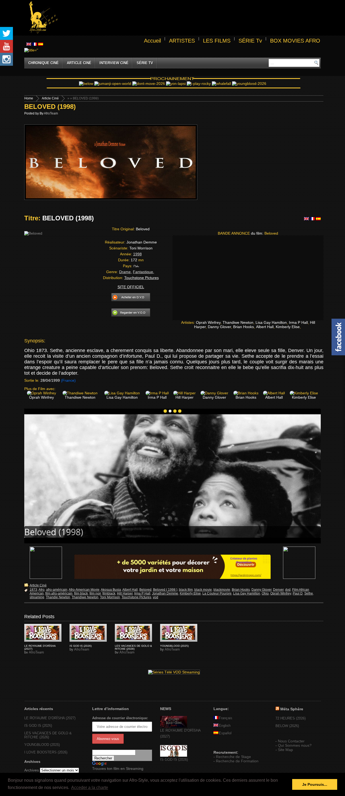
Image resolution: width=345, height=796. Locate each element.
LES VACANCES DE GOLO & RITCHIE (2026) (133, 647)
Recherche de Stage (233, 757)
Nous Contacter (291, 741)
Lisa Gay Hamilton (246, 593)
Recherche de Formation (237, 761)
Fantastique (143, 272)
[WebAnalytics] (224, 744)
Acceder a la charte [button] (89, 787)
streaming (37, 597)
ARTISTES (182, 41)
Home (28, 98)
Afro (41, 590)
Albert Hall (130, 590)
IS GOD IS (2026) (81, 645)
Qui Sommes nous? (295, 745)
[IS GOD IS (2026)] (173, 755)
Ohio (265, 593)
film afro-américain (59, 593)
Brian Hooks (241, 590)
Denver (278, 590)
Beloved (145, 590)
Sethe (308, 593)
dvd (288, 590)
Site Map (285, 750)
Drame (125, 272)
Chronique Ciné (43, 63)
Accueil (152, 41)
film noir (95, 593)
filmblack (108, 593)
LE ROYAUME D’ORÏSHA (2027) (49, 718)
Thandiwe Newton (85, 597)
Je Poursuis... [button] (314, 784)
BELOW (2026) (287, 726)
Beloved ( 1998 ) (165, 590)
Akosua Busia (111, 590)
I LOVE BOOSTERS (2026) (45, 752)
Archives (31, 770)
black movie (203, 590)
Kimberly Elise (190, 593)
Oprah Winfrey (280, 593)
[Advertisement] (190, 18)
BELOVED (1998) (50, 106)
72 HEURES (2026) (290, 718)
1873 (33, 590)
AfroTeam (51, 113)
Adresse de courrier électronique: (120, 718)
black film (186, 590)
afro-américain (56, 590)
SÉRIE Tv (250, 41)
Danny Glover (261, 590)
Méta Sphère (291, 709)
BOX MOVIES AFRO (295, 41)
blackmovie (221, 590)
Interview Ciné (114, 63)
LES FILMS (216, 41)
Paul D (298, 593)
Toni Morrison (110, 597)
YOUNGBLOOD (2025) (174, 645)
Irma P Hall (142, 593)
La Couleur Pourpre (217, 593)
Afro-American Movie (84, 590)
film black (81, 593)
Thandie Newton (58, 597)
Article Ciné (79, 63)
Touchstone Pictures (136, 597)
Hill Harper (125, 593)
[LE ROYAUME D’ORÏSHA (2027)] (173, 726)
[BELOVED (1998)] (42, 633)
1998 (137, 254)
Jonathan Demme (165, 593)
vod (155, 597)
